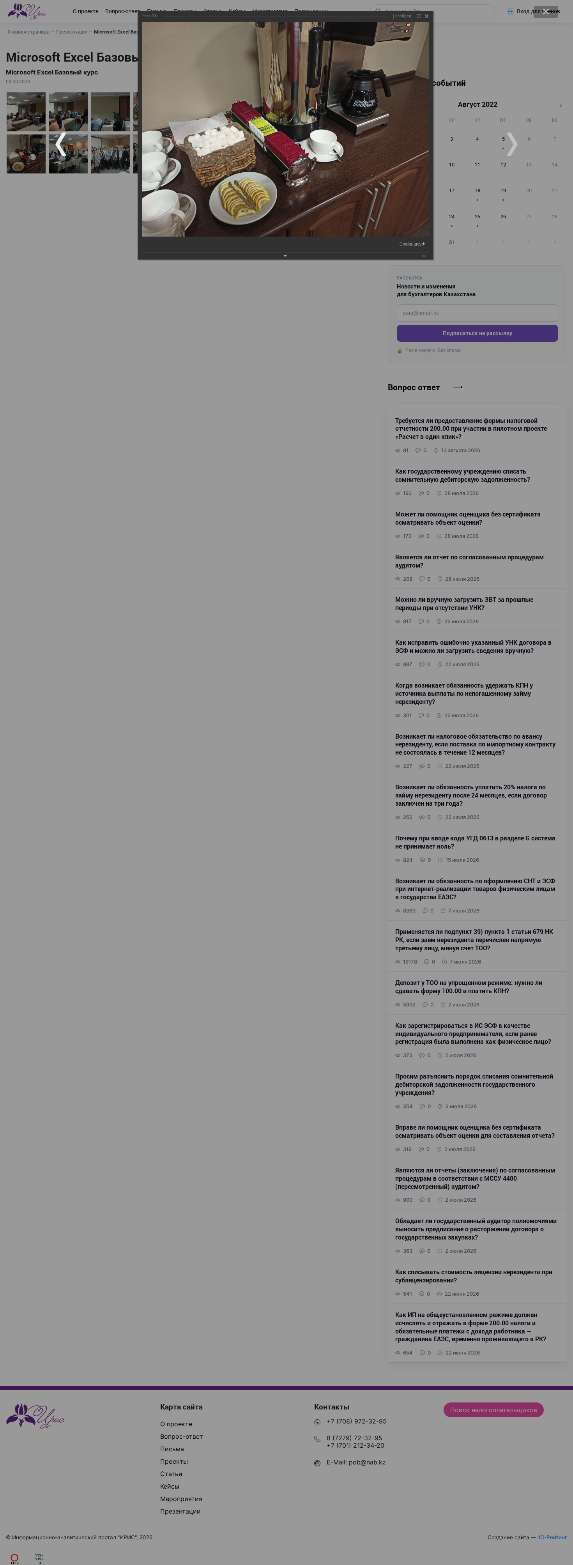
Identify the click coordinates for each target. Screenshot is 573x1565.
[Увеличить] (419, 16)
